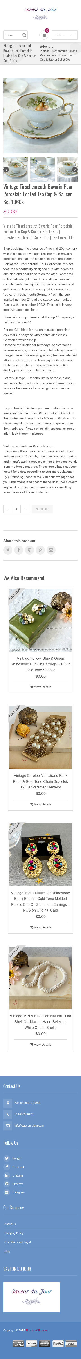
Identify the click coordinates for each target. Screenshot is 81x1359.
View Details (42, 687)
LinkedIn (17, 1175)
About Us (10, 1224)
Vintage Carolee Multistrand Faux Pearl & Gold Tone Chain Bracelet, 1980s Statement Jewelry (40, 781)
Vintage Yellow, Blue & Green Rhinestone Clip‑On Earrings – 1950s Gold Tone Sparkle (40, 664)
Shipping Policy (14, 1233)
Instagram (18, 1192)
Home (47, 46)
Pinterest (17, 1184)
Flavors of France (36, 1330)
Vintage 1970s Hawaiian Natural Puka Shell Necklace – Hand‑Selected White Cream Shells (40, 1022)
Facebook (18, 1167)
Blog (7, 1251)
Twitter (16, 1158)
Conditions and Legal (17, 1242)
